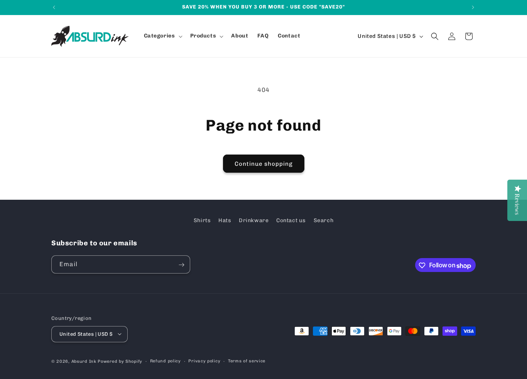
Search (324, 220)
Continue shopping (264, 163)
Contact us (291, 220)
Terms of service (246, 360)
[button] (162, 36)
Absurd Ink (83, 361)
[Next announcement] (473, 7)
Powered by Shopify (120, 361)
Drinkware (254, 220)
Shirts (202, 220)
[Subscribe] (181, 265)
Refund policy (165, 360)
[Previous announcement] (54, 7)
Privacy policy (204, 360)
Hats (224, 220)
